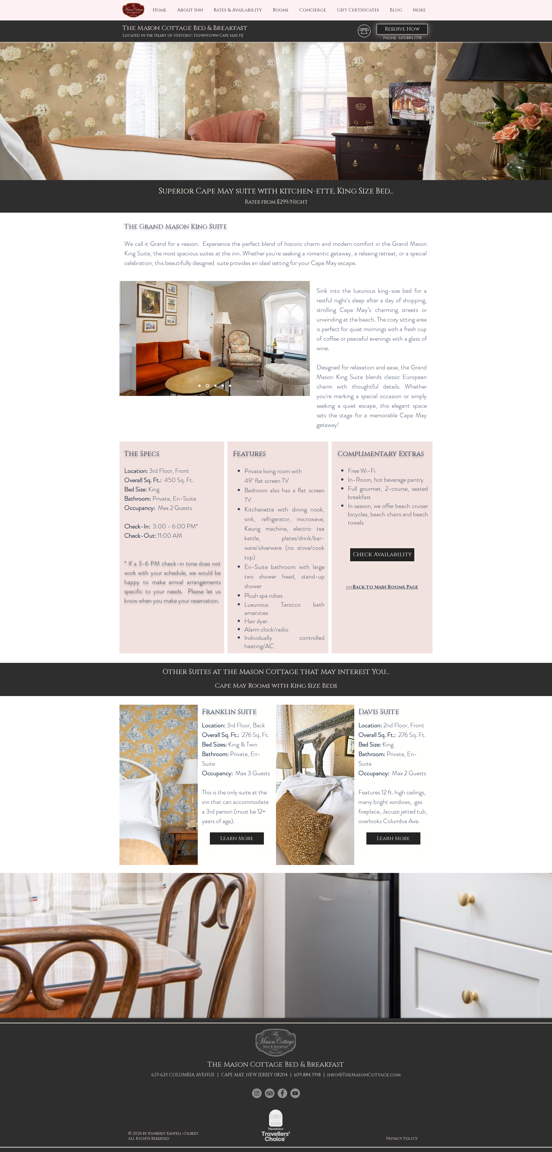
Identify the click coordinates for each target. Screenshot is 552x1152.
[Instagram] (257, 1093)
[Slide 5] (230, 386)
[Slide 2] (207, 386)
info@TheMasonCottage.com (364, 1075)
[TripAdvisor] (269, 1093)
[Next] (301, 338)
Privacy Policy (402, 1138)
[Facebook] (282, 1093)
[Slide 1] (199, 386)
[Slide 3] (215, 386)
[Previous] (128, 338)
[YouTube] (295, 1093)
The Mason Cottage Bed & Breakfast (184, 28)
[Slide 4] (223, 386)
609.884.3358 (307, 1075)
